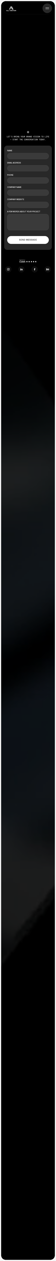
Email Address (14, 163)
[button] (47, 8)
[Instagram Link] (8, 269)
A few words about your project (23, 212)
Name (9, 151)
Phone (10, 175)
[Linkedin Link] (21, 269)
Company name (14, 187)
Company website (15, 199)
